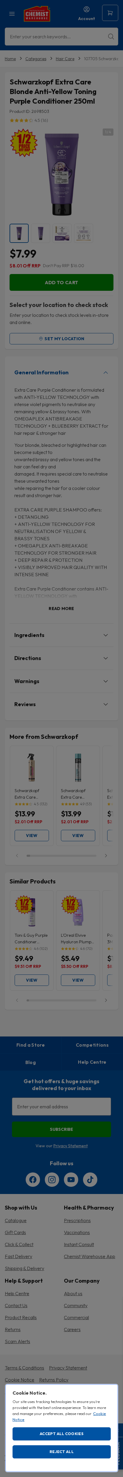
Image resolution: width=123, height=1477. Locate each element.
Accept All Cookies (62, 1433)
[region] (61, 1428)
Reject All (62, 1451)
